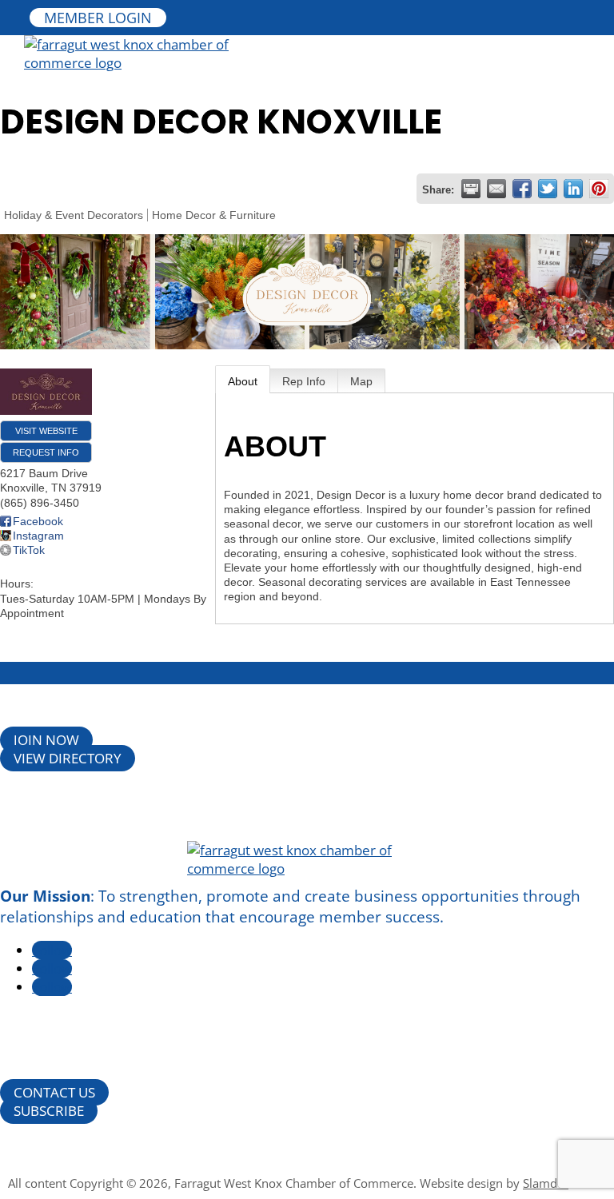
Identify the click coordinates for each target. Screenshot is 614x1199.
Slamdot (545, 1183)
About (242, 381)
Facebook (38, 521)
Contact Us (54, 1092)
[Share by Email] (496, 188)
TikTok (29, 550)
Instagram (38, 535)
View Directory (68, 758)
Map (361, 381)
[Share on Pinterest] (598, 188)
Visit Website (46, 431)
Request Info (46, 452)
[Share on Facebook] (522, 188)
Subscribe (49, 1110)
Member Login (98, 17)
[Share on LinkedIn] (573, 188)
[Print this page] (470, 188)
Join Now (46, 740)
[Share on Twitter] (547, 188)
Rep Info (303, 381)
